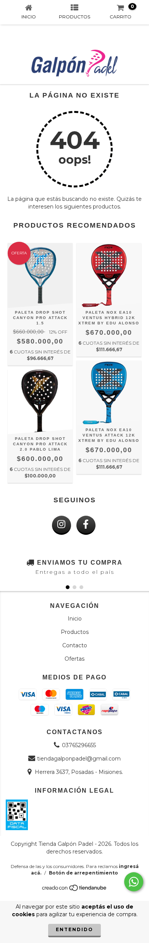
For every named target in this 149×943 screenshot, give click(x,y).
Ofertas (74, 658)
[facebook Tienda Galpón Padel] (86, 525)
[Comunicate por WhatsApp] (133, 881)
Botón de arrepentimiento (83, 873)
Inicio (75, 618)
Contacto (74, 645)
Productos (75, 632)
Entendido (74, 929)
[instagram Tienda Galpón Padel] (61, 525)
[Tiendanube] (74, 890)
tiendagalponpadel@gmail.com (79, 758)
